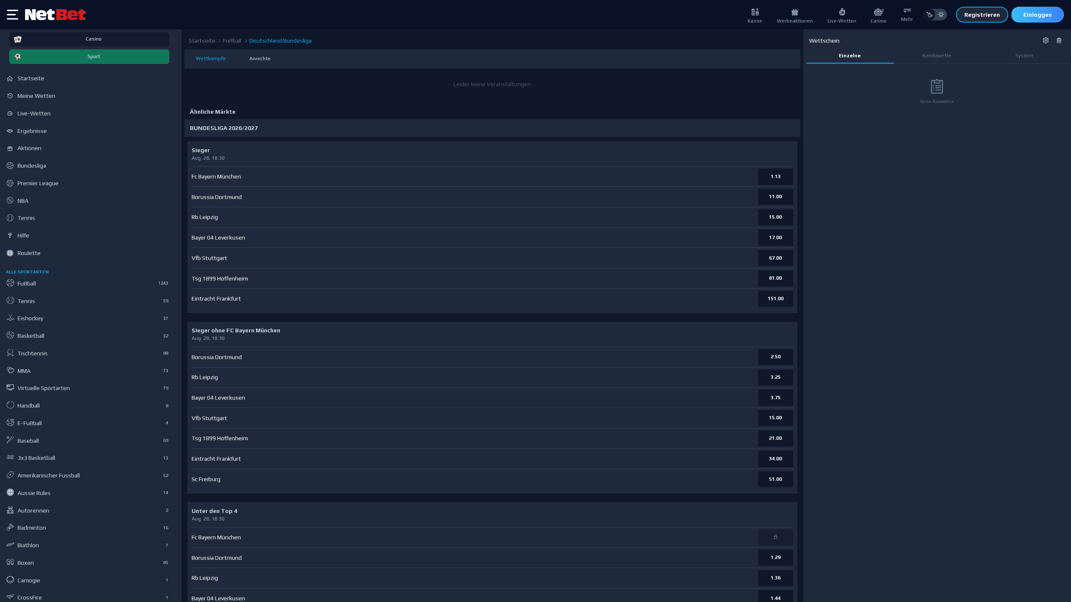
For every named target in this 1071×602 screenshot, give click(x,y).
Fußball (231, 40)
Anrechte (260, 58)
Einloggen (1037, 14)
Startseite (202, 40)
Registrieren (982, 14)
